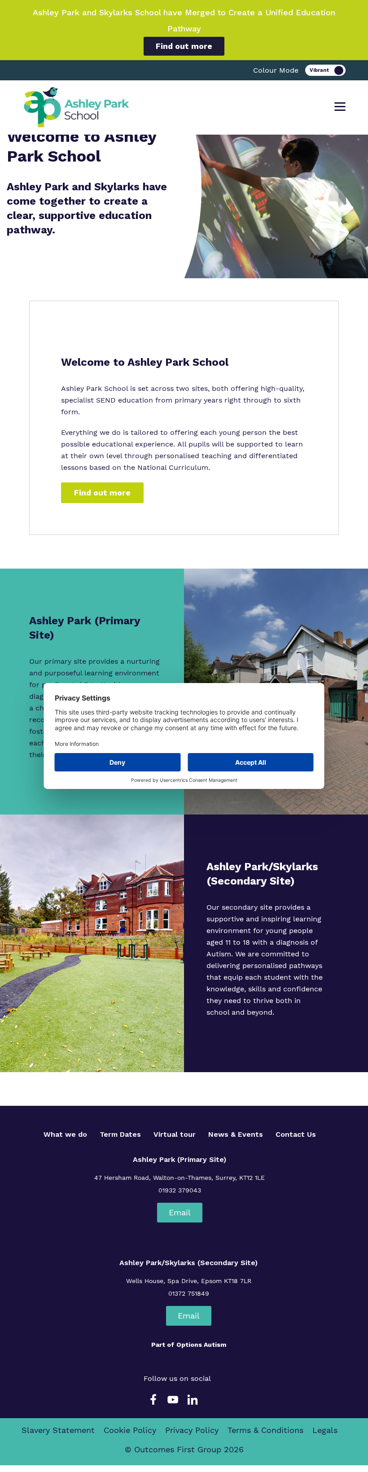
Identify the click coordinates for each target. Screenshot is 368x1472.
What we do (65, 1134)
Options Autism (201, 1344)
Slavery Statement (58, 1430)
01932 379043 (179, 1190)
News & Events (235, 1134)
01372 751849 (188, 1293)
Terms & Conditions (265, 1430)
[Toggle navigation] (340, 107)
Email (180, 1212)
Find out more (184, 46)
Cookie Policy (130, 1430)
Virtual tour (174, 1134)
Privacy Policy (192, 1430)
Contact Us (296, 1134)
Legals (324, 1430)
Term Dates (120, 1134)
